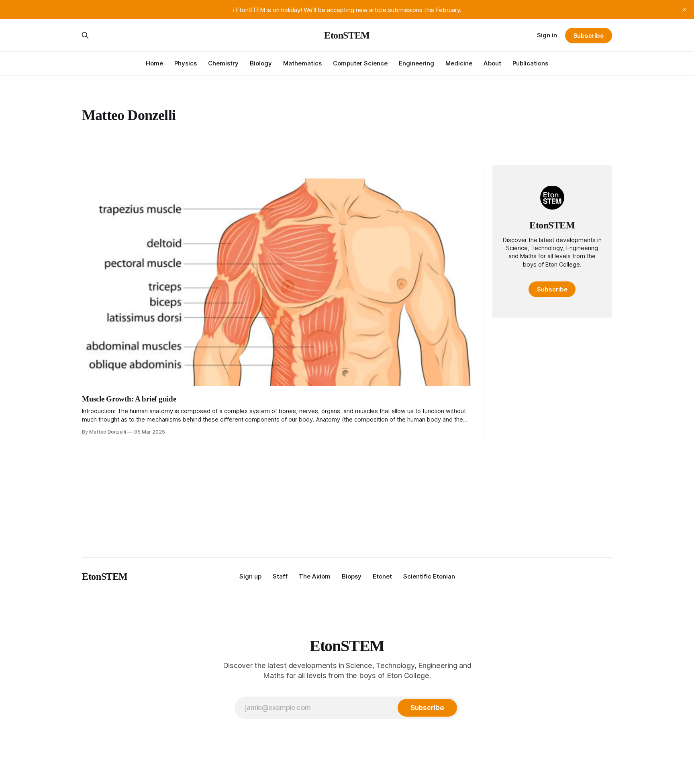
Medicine (458, 63)
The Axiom (315, 576)
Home (154, 63)
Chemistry (223, 63)
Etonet (382, 576)
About (492, 63)
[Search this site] (85, 35)
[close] (684, 9)
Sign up (250, 576)
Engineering (416, 63)
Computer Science (360, 63)
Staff (280, 576)
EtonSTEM (347, 35)
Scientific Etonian (429, 576)
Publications (530, 63)
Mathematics (302, 63)
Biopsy (351, 576)
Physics (185, 63)
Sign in (547, 35)
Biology (261, 63)
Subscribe (589, 35)
